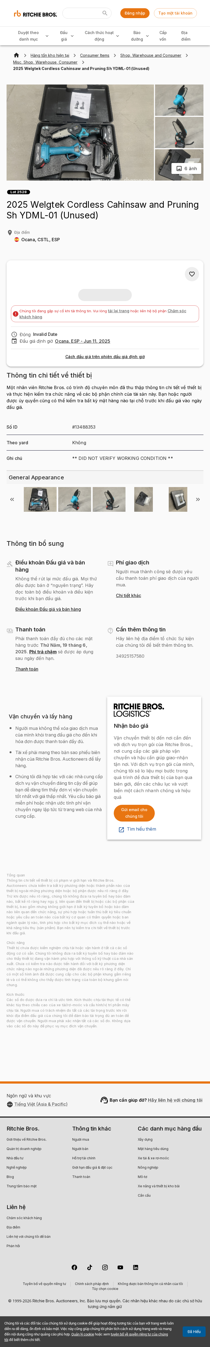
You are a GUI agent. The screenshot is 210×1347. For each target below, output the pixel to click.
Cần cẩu (144, 1195)
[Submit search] (105, 13)
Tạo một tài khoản (175, 13)
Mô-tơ (142, 1177)
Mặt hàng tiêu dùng (153, 1149)
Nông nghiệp (148, 1167)
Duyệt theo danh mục (28, 36)
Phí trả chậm (43, 651)
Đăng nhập (135, 13)
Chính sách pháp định (92, 1284)
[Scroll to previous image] (12, 499)
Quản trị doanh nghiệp (24, 1149)
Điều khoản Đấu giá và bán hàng (48, 609)
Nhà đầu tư (15, 1158)
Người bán (80, 1149)
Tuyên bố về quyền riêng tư (44, 1284)
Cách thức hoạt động (99, 36)
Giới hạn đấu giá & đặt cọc (92, 1167)
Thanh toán (26, 669)
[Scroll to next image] (198, 499)
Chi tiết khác (128, 595)
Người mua (80, 1139)
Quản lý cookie (82, 1334)
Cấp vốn (163, 36)
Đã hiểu (194, 1331)
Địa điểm (185, 36)
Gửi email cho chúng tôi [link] (134, 813)
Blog (10, 1177)
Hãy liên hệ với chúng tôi (175, 1100)
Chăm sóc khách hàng (24, 1218)
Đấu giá (64, 36)
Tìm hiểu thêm (141, 829)
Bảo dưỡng (137, 36)
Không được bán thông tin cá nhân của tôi (150, 1284)
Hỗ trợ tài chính (83, 1158)
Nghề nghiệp (17, 1167)
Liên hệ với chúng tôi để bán (29, 1236)
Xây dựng (145, 1139)
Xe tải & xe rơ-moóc (153, 1158)
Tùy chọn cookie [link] (105, 1289)
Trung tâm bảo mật (22, 1186)
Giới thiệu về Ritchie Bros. (26, 1139)
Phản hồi (13, 1246)
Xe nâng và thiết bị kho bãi (159, 1186)
